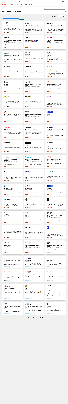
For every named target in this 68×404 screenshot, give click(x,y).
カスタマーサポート (11, 1)
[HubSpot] (4, 4)
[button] (64, 11)
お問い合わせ (19, 1)
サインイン (58, 1)
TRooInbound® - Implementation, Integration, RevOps (55, 246)
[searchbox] (54, 9)
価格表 (26, 4)
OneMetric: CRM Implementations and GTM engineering (55, 130)
